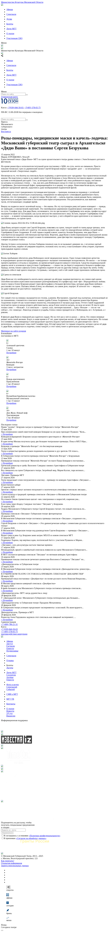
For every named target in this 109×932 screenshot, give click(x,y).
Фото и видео (12, 684)
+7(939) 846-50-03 (15, 107)
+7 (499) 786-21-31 (9, 624)
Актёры (9, 677)
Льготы (9, 668)
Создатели (11, 675)
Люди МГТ (11, 29)
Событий (10, 689)
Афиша (9, 9)
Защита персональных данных (15, 865)
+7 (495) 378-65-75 (9, 631)
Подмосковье (12, 651)
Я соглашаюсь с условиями (32, 836)
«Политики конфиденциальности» (44, 836)
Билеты (9, 24)
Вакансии (10, 716)
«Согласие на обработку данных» (31, 838)
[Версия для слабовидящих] (2, 930)
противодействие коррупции (14, 634)
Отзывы (10, 660)
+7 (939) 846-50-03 (9, 629)
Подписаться (7, 833)
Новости (10, 711)
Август (9, 644)
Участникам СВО (14, 38)
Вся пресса (6, 131)
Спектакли (11, 14)
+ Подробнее (7, 434)
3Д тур (9, 713)
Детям (9, 19)
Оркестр (10, 648)
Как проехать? (7, 861)
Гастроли (10, 646)
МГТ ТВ (10, 699)
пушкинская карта (9, 97)
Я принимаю (25, 838)
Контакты (10, 704)
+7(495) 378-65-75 (32, 107)
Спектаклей (11, 687)
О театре (10, 33)
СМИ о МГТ (12, 694)
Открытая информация (11, 863)
